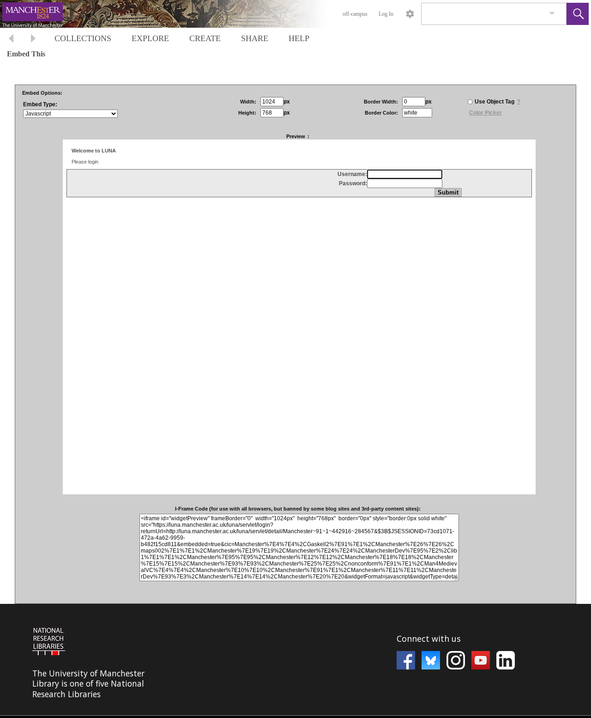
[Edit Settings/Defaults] (410, 14)
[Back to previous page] (11, 39)
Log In (386, 14)
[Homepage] (174, 14)
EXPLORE (150, 38)
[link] (552, 13)
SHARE (254, 38)
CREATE (205, 38)
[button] (578, 14)
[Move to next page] (33, 39)
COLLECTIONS (82, 38)
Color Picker (485, 113)
